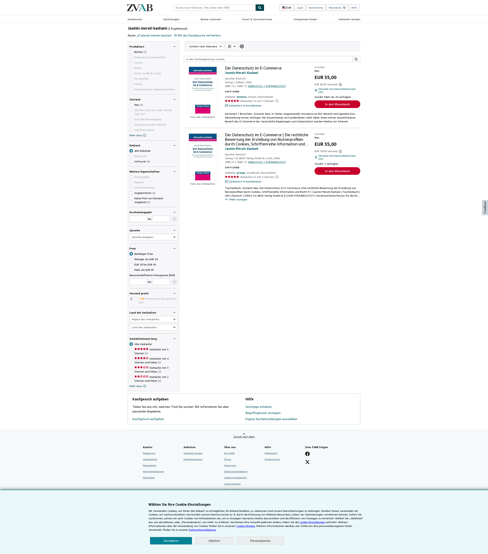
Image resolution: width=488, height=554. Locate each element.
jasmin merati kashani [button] (156, 35)
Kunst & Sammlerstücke (257, 19)
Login (300, 7)
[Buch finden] (260, 7)
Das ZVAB (229, 453)
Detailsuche (135, 19)
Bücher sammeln (211, 19)
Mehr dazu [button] (135, 386)
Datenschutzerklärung (235, 471)
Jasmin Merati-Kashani (241, 73)
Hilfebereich (271, 453)
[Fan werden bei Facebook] (307, 454)
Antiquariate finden (305, 19)
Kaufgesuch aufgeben (148, 419)
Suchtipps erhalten (259, 407)
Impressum (230, 465)
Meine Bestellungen (153, 471)
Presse (227, 459)
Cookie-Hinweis (232, 483)
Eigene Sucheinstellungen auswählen (271, 419)
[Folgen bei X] (307, 462)
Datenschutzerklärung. (202, 529)
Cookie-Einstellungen (312, 522)
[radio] (131, 161)
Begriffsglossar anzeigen (263, 413)
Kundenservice (272, 459)
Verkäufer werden (349, 19)
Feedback (484, 207)
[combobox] (214, 7)
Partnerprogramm (193, 459)
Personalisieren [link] (260, 540)
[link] (242, 46)
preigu (241, 172)
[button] (174, 219)
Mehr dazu (135, 135)
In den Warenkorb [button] (337, 104)
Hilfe (354, 7)
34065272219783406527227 (267, 86)
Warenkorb (149, 477)
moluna (241, 96)
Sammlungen (171, 19)
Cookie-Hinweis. (245, 525)
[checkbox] (131, 52)
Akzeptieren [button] (171, 540)
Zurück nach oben (244, 436)
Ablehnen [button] (214, 540)
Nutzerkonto (316, 7)
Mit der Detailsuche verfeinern (199, 35)
